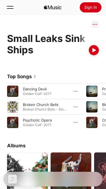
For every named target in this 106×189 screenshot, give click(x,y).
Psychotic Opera (37, 120)
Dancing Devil (35, 89)
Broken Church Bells (41, 104)
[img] (52, 7)
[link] (21, 76)
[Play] (94, 50)
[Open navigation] (10, 7)
